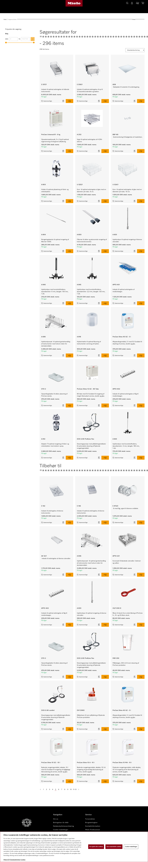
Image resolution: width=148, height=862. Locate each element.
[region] (74, 847)
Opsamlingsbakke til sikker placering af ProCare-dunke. (54, 395)
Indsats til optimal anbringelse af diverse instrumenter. (90, 512)
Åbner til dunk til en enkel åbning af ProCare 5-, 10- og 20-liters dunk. (128, 614)
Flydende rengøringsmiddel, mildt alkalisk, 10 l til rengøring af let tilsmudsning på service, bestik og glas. (127, 770)
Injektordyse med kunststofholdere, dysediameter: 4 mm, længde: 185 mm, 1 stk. (126, 446)
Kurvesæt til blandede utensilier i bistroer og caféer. (127, 562)
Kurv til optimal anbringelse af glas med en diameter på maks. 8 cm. (91, 190)
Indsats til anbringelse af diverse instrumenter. (52, 512)
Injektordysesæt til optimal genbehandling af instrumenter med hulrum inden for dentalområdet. (55, 344)
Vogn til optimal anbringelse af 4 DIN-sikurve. (89, 140)
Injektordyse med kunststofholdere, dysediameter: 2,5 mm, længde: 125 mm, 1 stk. (91, 292)
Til (19, 39)
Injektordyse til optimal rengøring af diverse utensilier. (127, 240)
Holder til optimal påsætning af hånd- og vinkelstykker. (54, 190)
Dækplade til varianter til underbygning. (126, 87)
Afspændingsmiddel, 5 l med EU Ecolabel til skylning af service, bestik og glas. (127, 343)
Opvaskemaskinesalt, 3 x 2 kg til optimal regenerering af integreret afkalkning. (55, 140)
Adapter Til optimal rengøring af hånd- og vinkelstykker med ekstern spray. (55, 445)
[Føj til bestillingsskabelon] (63, 101)
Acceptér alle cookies (96, 846)
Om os (55, 819)
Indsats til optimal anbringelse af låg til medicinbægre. (125, 395)
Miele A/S (6, 859)
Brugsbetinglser (91, 822)
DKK (6, 39)
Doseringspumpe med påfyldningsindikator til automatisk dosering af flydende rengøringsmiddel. (91, 446)
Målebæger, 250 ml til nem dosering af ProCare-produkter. (126, 664)
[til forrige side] (40, 789)
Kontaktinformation (92, 826)
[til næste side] (78, 789)
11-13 (74, 789)
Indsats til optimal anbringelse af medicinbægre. (123, 290)
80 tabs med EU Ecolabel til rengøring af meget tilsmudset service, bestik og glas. (91, 395)
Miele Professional (92, 830)
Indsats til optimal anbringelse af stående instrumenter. (55, 90)
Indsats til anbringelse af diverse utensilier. (56, 558)
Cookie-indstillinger (131, 846)
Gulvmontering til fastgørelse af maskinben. (127, 137)
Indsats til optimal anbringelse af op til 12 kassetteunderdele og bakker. (90, 90)
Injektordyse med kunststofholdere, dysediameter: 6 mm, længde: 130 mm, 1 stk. (54, 292)
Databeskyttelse (15, 859)
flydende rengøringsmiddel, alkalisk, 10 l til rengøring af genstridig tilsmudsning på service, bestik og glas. (91, 770)
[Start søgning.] (127, 3)
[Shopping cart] (142, 3)
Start (5, 19)
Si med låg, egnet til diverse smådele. (125, 508)
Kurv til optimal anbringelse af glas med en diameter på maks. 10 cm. (127, 190)
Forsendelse (90, 819)
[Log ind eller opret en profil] (132, 3)
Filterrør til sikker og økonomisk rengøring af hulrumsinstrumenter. (92, 240)
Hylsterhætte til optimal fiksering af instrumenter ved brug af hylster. (89, 343)
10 (71, 789)
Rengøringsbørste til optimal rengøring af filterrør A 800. (55, 240)
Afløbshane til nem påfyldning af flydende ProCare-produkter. (91, 716)
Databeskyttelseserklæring (63, 826)
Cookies (22, 859)
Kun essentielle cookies (114, 846)
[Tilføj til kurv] (69, 101)
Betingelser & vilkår (61, 822)
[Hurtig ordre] (137, 3)
